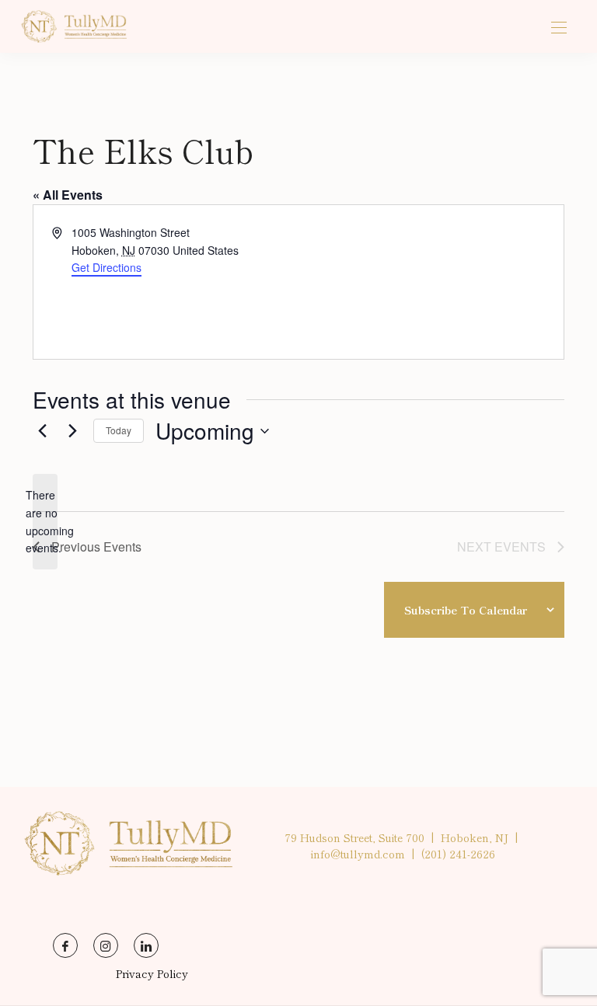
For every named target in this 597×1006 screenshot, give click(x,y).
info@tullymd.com (358, 854)
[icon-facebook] (65, 945)
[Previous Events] (42, 431)
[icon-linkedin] (146, 945)
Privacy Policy (152, 973)
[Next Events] (72, 431)
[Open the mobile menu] (559, 28)
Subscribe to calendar (465, 610)
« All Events (68, 195)
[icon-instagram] (105, 945)
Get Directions (106, 267)
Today (118, 430)
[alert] (45, 521)
